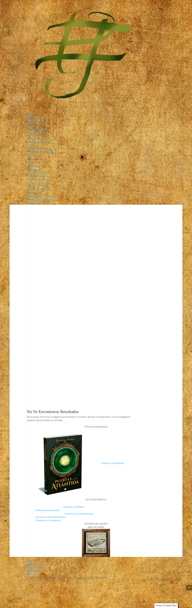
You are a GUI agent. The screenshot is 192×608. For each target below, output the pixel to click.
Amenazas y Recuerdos (39, 142)
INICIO (30, 115)
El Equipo (32, 121)
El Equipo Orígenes (37, 125)
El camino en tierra (37, 132)
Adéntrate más (35, 135)
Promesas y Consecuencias (79, 513)
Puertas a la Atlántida (112, 463)
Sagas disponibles (36, 118)
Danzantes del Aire (37, 128)
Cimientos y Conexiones (39, 152)
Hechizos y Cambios (37, 138)
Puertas (31, 155)
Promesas (32, 145)
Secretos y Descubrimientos (42, 148)
